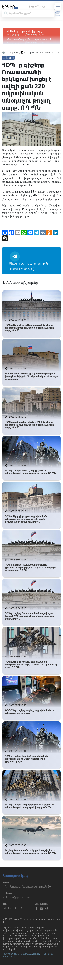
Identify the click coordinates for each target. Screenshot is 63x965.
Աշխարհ (8, 57)
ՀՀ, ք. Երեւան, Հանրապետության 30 (27, 886)
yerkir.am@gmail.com (16, 897)
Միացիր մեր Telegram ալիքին (28, 263)
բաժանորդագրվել (21, 268)
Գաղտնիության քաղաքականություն (21, 954)
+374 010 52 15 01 (14, 907)
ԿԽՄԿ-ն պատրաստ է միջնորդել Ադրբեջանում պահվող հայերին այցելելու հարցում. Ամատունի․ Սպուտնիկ (28, 31)
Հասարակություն (35, 34)
